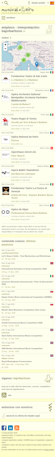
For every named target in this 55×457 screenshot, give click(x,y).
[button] (36, 64)
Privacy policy (49, 450)
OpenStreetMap (47, 69)
